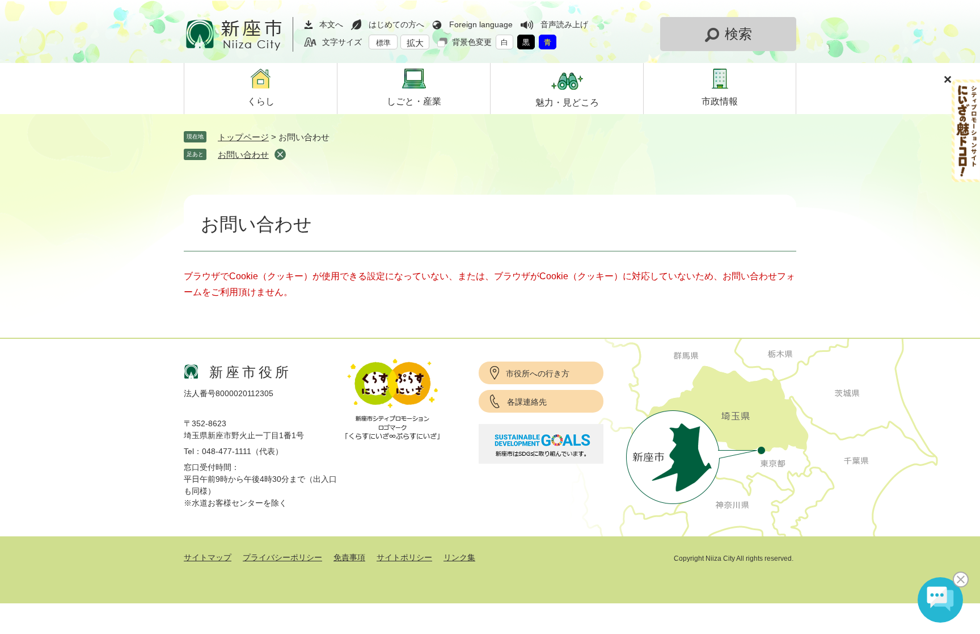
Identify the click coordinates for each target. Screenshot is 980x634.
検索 (738, 33)
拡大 (415, 43)
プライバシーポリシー (282, 557)
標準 (383, 43)
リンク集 (459, 557)
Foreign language (481, 24)
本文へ (331, 24)
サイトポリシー (404, 557)
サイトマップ (207, 557)
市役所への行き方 (537, 373)
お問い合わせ (243, 154)
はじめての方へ (396, 24)
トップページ (243, 137)
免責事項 (349, 557)
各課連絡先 (527, 401)
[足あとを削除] (280, 154)
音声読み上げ (564, 24)
